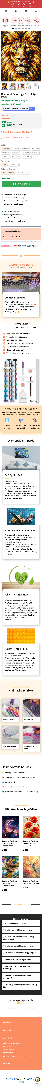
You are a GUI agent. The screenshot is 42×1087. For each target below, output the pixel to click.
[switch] (37, 1084)
